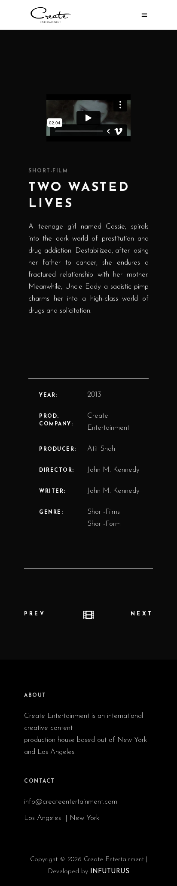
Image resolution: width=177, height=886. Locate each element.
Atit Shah (101, 448)
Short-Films (103, 511)
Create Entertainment (108, 421)
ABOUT (35, 695)
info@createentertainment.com (71, 801)
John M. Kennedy (113, 469)
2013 (94, 394)
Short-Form (104, 523)
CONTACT (39, 781)
